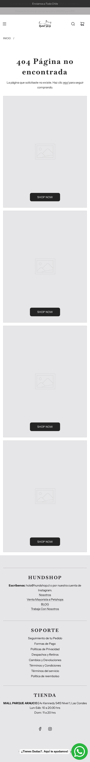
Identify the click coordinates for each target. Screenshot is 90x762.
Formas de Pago (45, 644)
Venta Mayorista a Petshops (45, 599)
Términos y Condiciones (45, 665)
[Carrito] (82, 23)
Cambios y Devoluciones (45, 660)
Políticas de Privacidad (45, 649)
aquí (65, 82)
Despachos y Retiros (45, 654)
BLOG (45, 604)
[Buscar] (73, 23)
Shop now (45, 197)
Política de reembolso (45, 676)
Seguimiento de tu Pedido (45, 638)
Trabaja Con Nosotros (45, 609)
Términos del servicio (45, 671)
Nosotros (45, 595)
